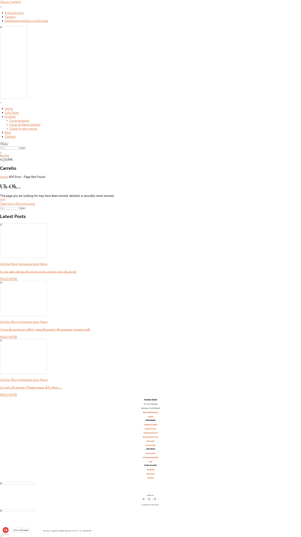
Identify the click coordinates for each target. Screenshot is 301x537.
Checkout (150, 478)
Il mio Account (14, 13)
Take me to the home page (17, 204)
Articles (5, 264)
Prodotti (10, 117)
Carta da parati (19, 121)
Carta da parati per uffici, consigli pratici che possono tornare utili (45, 329)
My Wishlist (150, 469)
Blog (8, 133)
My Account (150, 474)
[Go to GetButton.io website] (5, 534)
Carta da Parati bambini (24, 125)
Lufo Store (12, 113)
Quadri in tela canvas (23, 129)
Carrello (10, 17)
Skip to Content (10, 2)
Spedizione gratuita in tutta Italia (26, 21)
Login (5, 156)
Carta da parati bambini (150, 457)
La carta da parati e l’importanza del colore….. (31, 387)
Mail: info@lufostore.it (150, 412)
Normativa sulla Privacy (150, 437)
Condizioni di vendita (150, 424)
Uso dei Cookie (150, 445)
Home (9, 109)
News (44, 264)
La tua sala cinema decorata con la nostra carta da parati (38, 272)
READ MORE (8, 279)
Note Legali (150, 441)
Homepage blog (28, 264)
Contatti (10, 137)
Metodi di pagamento (151, 433)
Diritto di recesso (150, 429)
